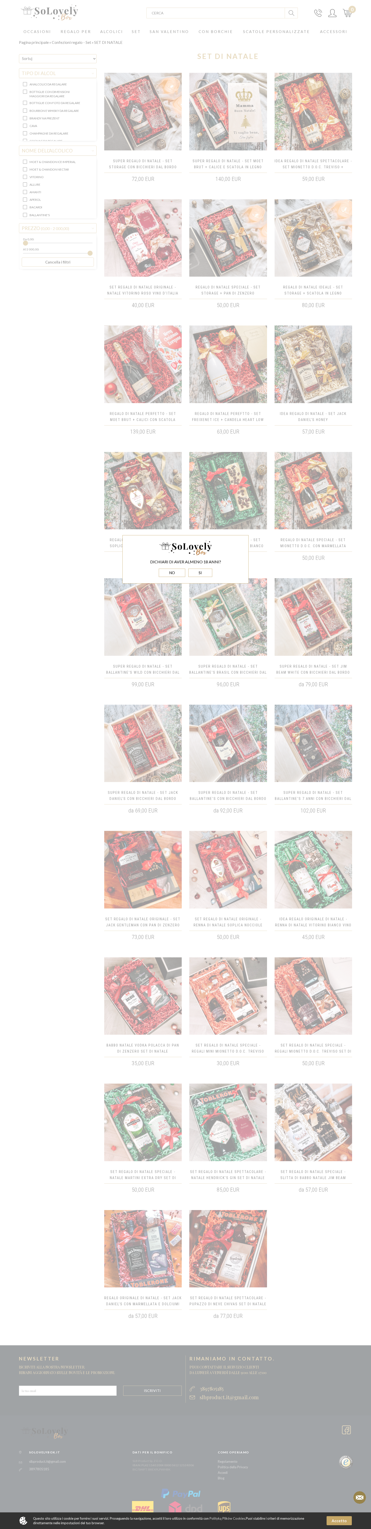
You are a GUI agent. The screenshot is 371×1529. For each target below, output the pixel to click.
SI (200, 572)
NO (172, 572)
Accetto (339, 1520)
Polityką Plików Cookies (227, 1518)
